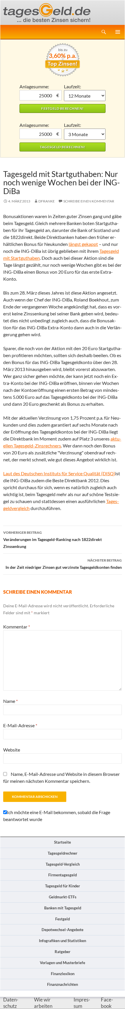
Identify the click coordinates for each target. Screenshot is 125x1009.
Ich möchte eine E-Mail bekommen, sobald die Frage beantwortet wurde (56, 815)
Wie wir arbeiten (43, 1003)
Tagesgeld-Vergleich (63, 864)
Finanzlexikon (62, 973)
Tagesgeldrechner (62, 853)
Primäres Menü (118, 32)
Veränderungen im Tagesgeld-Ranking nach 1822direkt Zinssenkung (52, 539)
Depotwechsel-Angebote (62, 929)
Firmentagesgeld (62, 875)
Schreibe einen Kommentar (88, 201)
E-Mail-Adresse (20, 725)
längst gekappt (83, 244)
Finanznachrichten (62, 984)
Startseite (62, 842)
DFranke (46, 201)
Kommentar (16, 626)
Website (11, 749)
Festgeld (62, 919)
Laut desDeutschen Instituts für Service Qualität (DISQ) (59, 473)
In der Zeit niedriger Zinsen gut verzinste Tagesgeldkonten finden (64, 564)
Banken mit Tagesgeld (62, 908)
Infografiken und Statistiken (62, 940)
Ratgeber (62, 951)
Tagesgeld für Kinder (62, 886)
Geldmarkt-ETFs (62, 897)
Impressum (82, 1003)
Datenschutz (10, 1003)
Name (10, 701)
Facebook (107, 1003)
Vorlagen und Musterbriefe (62, 962)
